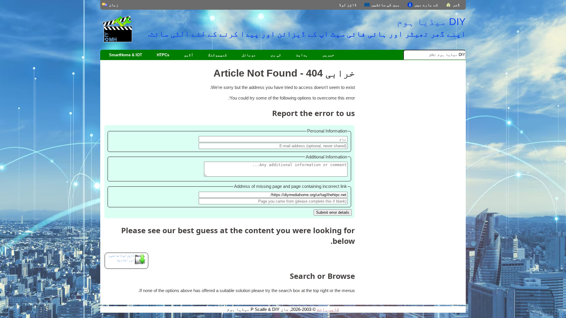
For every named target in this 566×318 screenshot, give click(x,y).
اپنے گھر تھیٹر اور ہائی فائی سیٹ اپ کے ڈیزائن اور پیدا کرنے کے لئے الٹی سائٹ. (307, 33)
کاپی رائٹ (328, 309)
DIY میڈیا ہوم (431, 21)
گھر (456, 5)
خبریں (328, 55)
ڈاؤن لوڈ (348, 5)
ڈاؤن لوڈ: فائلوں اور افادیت (121, 258)
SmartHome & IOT (125, 55)
